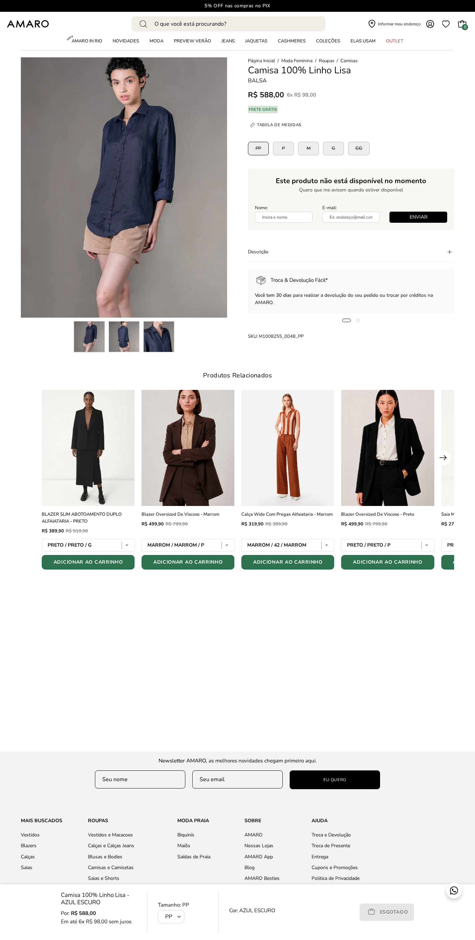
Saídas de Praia (193, 856)
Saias (26, 867)
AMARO (253, 835)
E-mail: (329, 208)
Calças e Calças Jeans (111, 845)
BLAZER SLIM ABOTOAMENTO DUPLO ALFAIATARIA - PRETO (82, 517)
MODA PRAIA (193, 821)
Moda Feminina (297, 61)
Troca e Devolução (331, 835)
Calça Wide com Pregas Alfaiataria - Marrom (287, 514)
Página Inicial (261, 61)
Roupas (326, 61)
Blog (249, 867)
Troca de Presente (331, 845)
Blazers (29, 845)
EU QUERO (334, 780)
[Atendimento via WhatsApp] (454, 890)
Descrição (258, 251)
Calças (28, 856)
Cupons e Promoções (335, 867)
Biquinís (185, 835)
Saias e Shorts (103, 878)
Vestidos (30, 835)
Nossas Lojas (258, 845)
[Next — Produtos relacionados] (443, 457)
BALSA (257, 80)
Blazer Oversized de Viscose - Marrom (180, 514)
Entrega (320, 856)
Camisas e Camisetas (111, 867)
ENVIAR (418, 217)
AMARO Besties (262, 878)
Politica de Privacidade (336, 878)
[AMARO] (28, 23)
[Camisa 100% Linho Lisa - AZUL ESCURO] (89, 336)
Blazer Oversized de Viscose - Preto (377, 514)
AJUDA (320, 821)
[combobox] (228, 24)
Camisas (348, 61)
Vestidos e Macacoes (110, 835)
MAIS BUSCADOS (41, 821)
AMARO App (258, 856)
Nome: (261, 208)
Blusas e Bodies (105, 856)
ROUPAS (98, 821)
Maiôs (183, 845)
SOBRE (252, 821)
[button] (328, 41)
